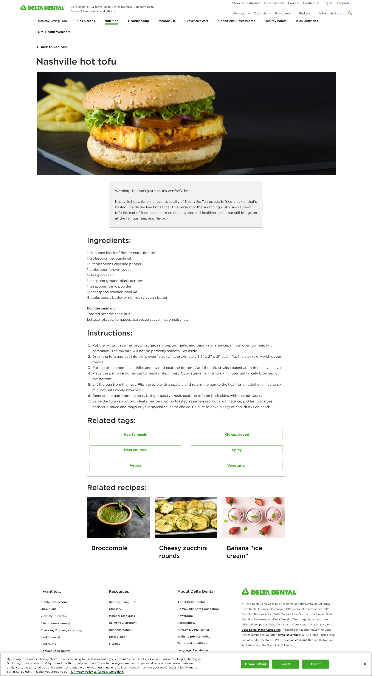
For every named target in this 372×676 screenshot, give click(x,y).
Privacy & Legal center (193, 629)
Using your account (122, 623)
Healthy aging (138, 21)
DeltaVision (118, 637)
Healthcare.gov (120, 630)
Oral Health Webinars (54, 32)
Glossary (115, 609)
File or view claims (53, 623)
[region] (186, 664)
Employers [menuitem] (283, 13)
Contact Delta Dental (55, 651)
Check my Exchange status (59, 630)
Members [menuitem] (239, 13)
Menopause (167, 21)
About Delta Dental (191, 602)
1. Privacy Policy (81, 671)
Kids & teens (85, 21)
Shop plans (48, 609)
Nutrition (111, 21)
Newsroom (185, 616)
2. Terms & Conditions (109, 671)
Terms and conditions (192, 643)
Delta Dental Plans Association (261, 629)
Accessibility (186, 623)
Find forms (48, 644)
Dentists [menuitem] (260, 13)
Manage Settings (255, 664)
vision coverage (297, 640)
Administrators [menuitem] (330, 13)
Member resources (122, 616)
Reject (285, 664)
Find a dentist (50, 637)
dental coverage (287, 634)
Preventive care (197, 21)
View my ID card (52, 616)
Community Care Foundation (198, 609)
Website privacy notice (193, 636)
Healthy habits (276, 21)
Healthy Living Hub (52, 21)
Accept (315, 664)
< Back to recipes (51, 47)
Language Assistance (192, 650)
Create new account (54, 602)
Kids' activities (307, 21)
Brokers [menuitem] (304, 13)
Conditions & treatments (236, 21)
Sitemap (115, 643)
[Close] (365, 664)
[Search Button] (350, 13)
